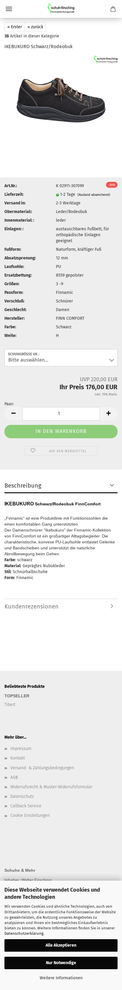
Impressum (20, 748)
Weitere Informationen (61, 977)
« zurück (35, 26)
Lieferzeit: (13, 194)
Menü (9, 9)
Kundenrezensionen (31, 606)
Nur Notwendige (61, 962)
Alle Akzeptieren (61, 945)
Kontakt (17, 758)
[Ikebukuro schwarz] (61, 100)
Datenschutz (22, 796)
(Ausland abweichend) (94, 195)
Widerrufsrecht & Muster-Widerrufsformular (51, 786)
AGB (14, 777)
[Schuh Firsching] (61, 9)
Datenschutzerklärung (24, 933)
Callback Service (25, 805)
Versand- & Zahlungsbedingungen (42, 767)
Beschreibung (22, 485)
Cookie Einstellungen (30, 815)
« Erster (14, 26)
